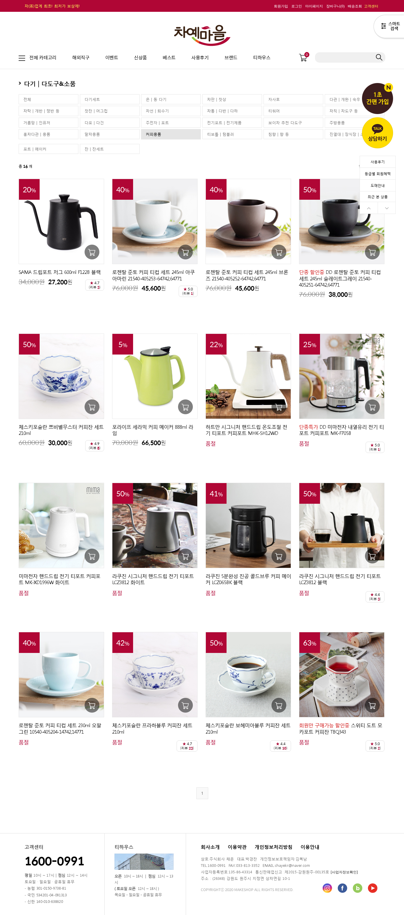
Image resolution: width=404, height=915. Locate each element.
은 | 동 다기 (156, 99)
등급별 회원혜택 (378, 173)
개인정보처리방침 (274, 847)
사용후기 (378, 161)
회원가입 (281, 6)
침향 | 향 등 (278, 133)
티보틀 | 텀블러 (220, 133)
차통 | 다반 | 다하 (222, 110)
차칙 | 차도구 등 (343, 110)
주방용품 (337, 122)
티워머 (274, 110)
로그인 (296, 6)
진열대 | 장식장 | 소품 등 (351, 133)
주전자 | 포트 (157, 122)
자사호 (274, 99)
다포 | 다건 (94, 122)
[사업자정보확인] (344, 872)
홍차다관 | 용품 (36, 133)
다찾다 (389, 27)
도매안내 (378, 185)
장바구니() (335, 6)
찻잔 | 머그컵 (96, 110)
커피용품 (153, 133)
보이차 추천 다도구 (285, 122)
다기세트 (92, 99)
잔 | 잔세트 (94, 148)
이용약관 (237, 847)
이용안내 (309, 847)
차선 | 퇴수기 (157, 110)
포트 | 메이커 (34, 148)
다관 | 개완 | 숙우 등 (347, 99)
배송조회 (355, 6)
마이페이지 (314, 6)
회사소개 (210, 847)
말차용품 (92, 133)
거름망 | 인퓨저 (36, 122)
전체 (27, 99)
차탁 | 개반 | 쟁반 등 (41, 110)
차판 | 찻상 (216, 99)
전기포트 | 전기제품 (224, 122)
